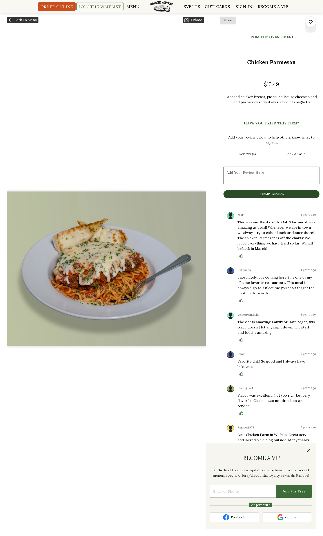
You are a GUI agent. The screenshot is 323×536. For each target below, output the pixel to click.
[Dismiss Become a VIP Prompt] (308, 450)
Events (191, 6)
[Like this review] (242, 256)
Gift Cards (217, 6)
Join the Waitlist (100, 6)
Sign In (244, 6)
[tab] (247, 154)
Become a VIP (273, 6)
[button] (22, 20)
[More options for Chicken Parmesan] (310, 22)
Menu (133, 6)
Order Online (56, 6)
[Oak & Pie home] (161, 6)
